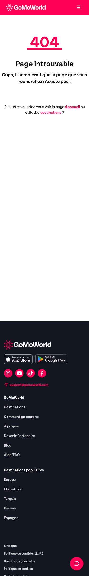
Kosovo (10, 508)
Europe (10, 480)
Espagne (11, 518)
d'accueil (72, 107)
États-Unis (13, 489)
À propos (11, 426)
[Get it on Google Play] (51, 359)
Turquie (10, 499)
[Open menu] (78, 7)
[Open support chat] (76, 563)
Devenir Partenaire (19, 436)
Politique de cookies (18, 569)
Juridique (10, 546)
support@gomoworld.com (29, 384)
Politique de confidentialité (23, 553)
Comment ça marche (21, 417)
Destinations (14, 407)
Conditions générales (19, 561)
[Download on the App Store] (18, 359)
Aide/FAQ (12, 455)
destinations (50, 112)
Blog (7, 445)
